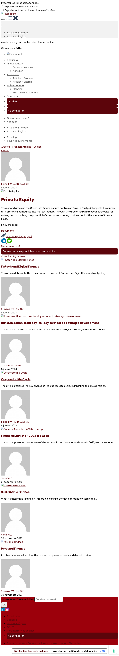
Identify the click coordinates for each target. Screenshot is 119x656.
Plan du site (13, 616)
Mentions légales (16, 623)
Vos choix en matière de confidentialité (75, 651)
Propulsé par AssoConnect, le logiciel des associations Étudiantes (44, 643)
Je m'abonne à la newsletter (17, 599)
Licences (12, 620)
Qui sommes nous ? (24, 67)
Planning (17, 89)
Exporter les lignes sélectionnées (20, 3)
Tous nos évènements (25, 92)
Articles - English (16, 36)
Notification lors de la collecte (31, 651)
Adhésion (18, 71)
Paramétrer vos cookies (20, 630)
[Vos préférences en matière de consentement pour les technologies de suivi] (114, 651)
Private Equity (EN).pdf (19, 236)
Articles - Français (17, 32)
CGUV (10, 627)
